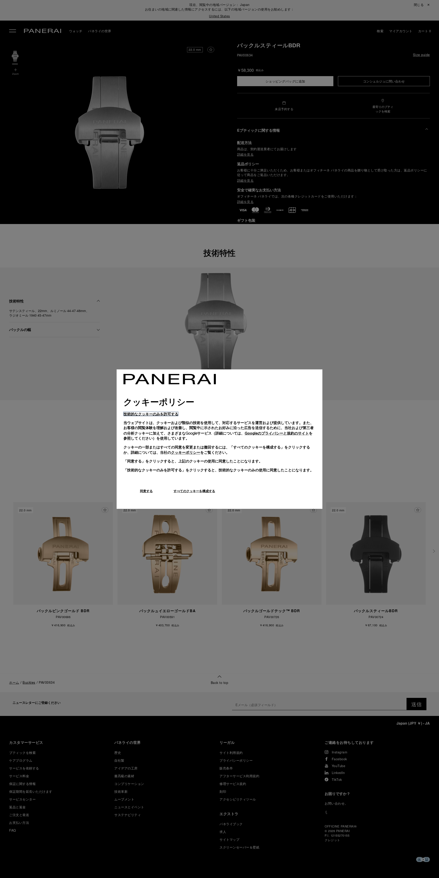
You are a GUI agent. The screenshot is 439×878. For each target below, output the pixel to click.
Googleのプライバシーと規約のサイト (277, 433)
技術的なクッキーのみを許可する (150, 414)
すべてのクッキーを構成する (194, 491)
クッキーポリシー (185, 452)
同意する (146, 491)
